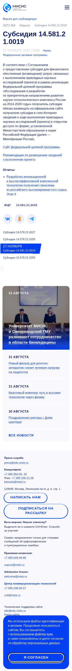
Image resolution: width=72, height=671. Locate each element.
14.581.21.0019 (26, 205)
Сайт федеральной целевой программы (31, 147)
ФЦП (7, 205)
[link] (7, 219)
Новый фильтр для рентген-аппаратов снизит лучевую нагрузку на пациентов (34, 368)
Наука (46, 50)
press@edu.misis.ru (16, 462)
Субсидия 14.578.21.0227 (19, 232)
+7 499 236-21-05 (23, 477)
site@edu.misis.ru (15, 610)
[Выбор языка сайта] (49, 6)
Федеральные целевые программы (25, 54)
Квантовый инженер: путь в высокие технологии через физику (35, 395)
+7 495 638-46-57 (15, 588)
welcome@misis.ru (15, 576)
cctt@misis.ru (12, 595)
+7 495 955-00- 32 (15, 474)
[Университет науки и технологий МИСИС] (14, 7)
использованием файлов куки (31, 634)
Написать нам (25, 497)
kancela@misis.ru (15, 481)
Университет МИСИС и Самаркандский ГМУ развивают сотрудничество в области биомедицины (35, 334)
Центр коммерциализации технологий (30, 583)
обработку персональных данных (36, 643)
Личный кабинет (57, 7)
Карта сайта (11, 614)
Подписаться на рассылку (36, 510)
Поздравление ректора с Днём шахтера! (30, 420)
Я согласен (36, 657)
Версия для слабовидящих (20, 18)
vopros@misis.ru (14, 564)
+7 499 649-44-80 (15, 557)
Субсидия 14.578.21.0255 (19, 239)
